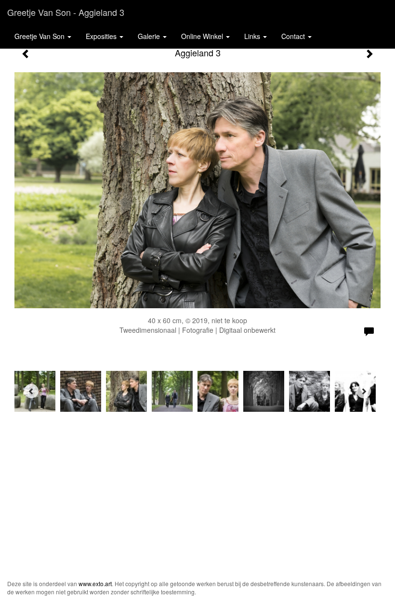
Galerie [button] (150, 36)
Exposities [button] (102, 36)
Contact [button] (294, 36)
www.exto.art (95, 583)
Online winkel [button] (203, 36)
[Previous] (31, 391)
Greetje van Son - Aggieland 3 (65, 12)
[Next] (363, 391)
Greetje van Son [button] (40, 36)
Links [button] (253, 36)
